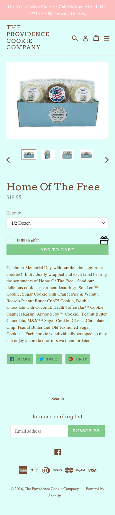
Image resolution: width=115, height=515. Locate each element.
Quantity (13, 213)
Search (57, 398)
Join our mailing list (57, 417)
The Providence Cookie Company (28, 37)
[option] (28, 154)
